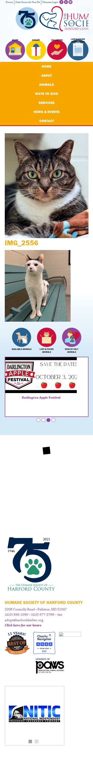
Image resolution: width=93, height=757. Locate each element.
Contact (46, 121)
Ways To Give (46, 93)
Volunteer (57, 40)
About (46, 75)
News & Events (47, 112)
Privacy (9, 2)
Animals (46, 84)
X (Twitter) (66, 2)
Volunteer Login (50, 2)
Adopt (15, 40)
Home (46, 66)
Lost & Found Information (78, 40)
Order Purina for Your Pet (27, 2)
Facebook (61, 2)
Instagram (70, 2)
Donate (36, 40)
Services (47, 103)
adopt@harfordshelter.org (24, 620)
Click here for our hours (23, 625)
